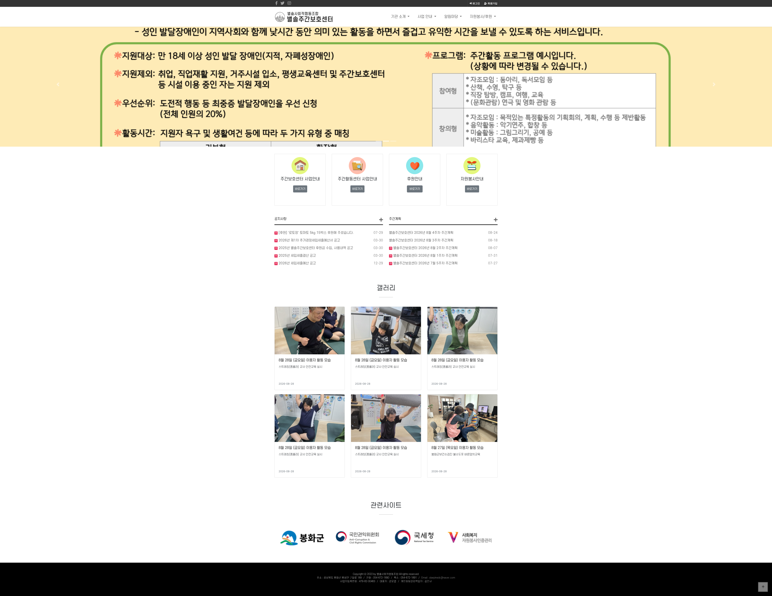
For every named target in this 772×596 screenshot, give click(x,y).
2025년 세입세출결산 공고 (297, 256)
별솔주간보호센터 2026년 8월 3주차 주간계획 (421, 240)
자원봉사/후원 (481, 17)
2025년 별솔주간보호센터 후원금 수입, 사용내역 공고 (315, 248)
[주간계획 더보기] (496, 220)
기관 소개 (399, 17)
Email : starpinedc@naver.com (438, 577)
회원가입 (492, 3)
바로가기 (300, 189)
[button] (58, 84)
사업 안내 (425, 17)
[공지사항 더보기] (381, 220)
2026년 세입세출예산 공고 (297, 263)
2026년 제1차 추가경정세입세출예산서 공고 (309, 240)
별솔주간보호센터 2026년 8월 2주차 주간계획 (425, 248)
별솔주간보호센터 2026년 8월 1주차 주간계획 (425, 256)
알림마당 (451, 17)
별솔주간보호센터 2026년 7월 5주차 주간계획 (425, 263)
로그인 (476, 3)
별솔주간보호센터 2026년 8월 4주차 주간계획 (421, 233)
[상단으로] (763, 587)
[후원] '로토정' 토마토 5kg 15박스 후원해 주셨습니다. (316, 233)
